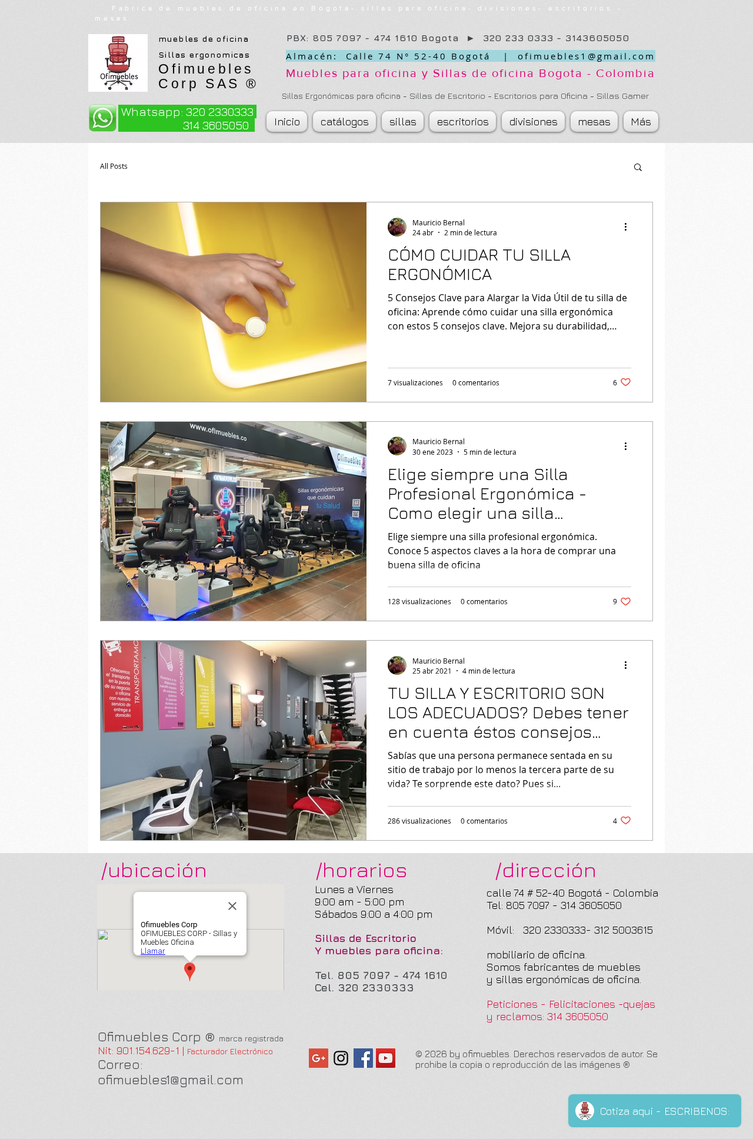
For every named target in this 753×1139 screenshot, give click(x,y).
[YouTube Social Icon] (385, 1058)
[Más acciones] (629, 227)
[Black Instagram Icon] (341, 1058)
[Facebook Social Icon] (363, 1058)
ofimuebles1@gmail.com (586, 56)
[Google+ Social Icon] (318, 1058)
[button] (638, 168)
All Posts (114, 166)
